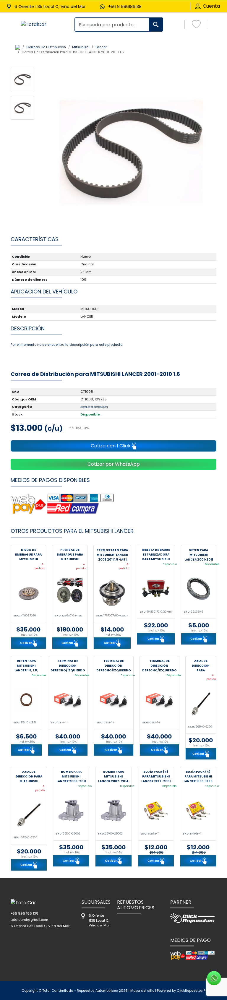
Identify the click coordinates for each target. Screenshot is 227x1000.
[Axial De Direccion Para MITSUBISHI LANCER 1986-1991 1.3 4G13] (28, 815)
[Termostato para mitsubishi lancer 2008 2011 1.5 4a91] (112, 593)
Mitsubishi (80, 47)
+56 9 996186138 (125, 6)
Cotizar (26, 642)
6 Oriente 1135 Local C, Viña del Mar (40, 925)
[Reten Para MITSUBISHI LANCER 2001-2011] (199, 589)
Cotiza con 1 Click (111, 445)
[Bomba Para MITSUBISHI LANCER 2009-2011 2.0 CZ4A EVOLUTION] (71, 811)
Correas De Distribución (46, 47)
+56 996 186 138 (24, 913)
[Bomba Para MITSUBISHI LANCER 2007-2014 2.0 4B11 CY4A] (113, 811)
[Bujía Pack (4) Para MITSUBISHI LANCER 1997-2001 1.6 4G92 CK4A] (155, 811)
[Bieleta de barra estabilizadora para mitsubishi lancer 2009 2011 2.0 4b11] (156, 589)
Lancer (101, 47)
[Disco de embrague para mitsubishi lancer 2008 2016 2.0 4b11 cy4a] (28, 593)
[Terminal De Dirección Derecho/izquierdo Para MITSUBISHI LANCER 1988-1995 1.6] (68, 700)
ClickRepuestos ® (191, 990)
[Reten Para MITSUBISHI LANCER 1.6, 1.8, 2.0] (26, 700)
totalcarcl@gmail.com (29, 919)
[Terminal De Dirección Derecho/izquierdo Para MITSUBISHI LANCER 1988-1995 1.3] (159, 700)
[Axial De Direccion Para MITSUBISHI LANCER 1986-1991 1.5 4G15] (201, 704)
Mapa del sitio (142, 990)
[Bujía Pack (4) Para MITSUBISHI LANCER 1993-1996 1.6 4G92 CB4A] (198, 811)
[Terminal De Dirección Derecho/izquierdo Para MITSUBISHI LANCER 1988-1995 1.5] (113, 700)
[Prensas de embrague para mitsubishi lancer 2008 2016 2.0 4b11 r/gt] (70, 593)
